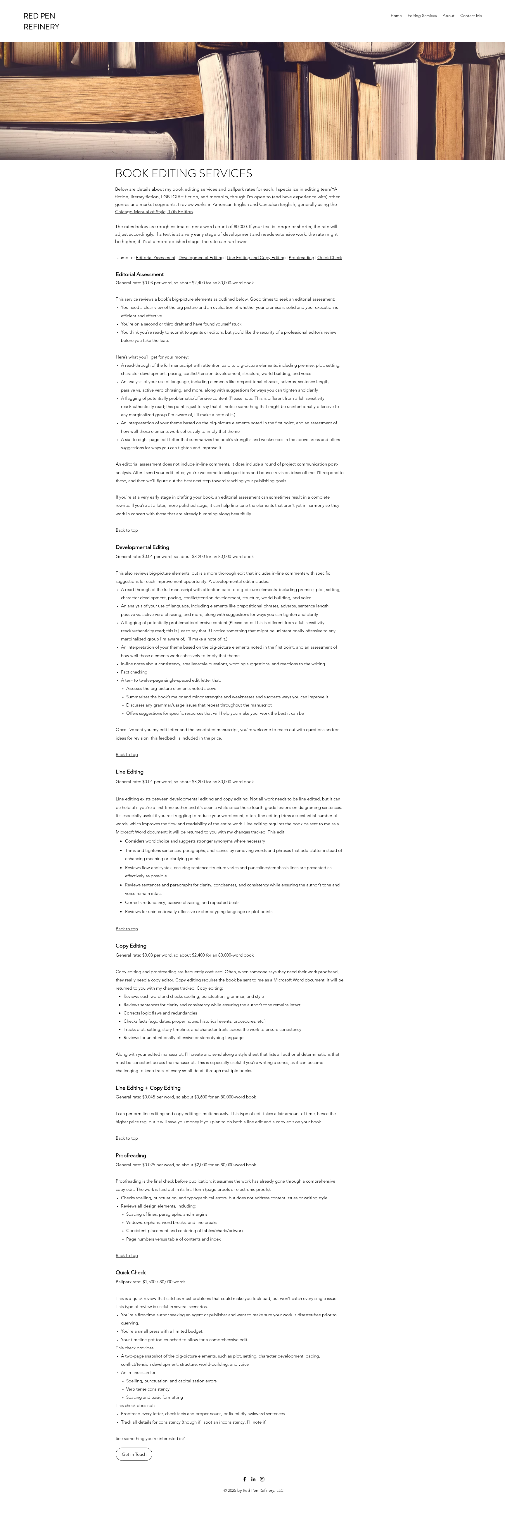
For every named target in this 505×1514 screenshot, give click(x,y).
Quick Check (329, 257)
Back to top (127, 530)
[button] (134, 1454)
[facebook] (245, 1479)
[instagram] (262, 1479)
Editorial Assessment (155, 257)
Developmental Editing (201, 257)
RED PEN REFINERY (41, 21)
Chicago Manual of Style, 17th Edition (154, 211)
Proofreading (301, 257)
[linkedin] (253, 1479)
